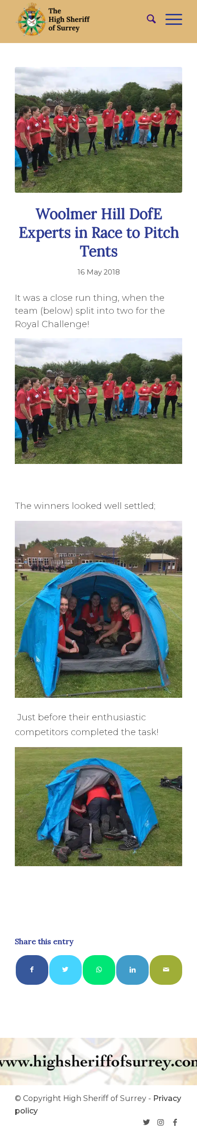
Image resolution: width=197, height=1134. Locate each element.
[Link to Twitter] (146, 1122)
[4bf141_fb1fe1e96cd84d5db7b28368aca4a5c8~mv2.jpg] (98, 130)
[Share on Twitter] (65, 969)
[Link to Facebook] (175, 1122)
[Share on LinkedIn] (132, 969)
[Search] (146, 19)
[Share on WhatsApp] (99, 969)
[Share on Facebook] (32, 969)
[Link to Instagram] (160, 1122)
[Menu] (169, 19)
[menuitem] (146, 19)
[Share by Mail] (166, 969)
